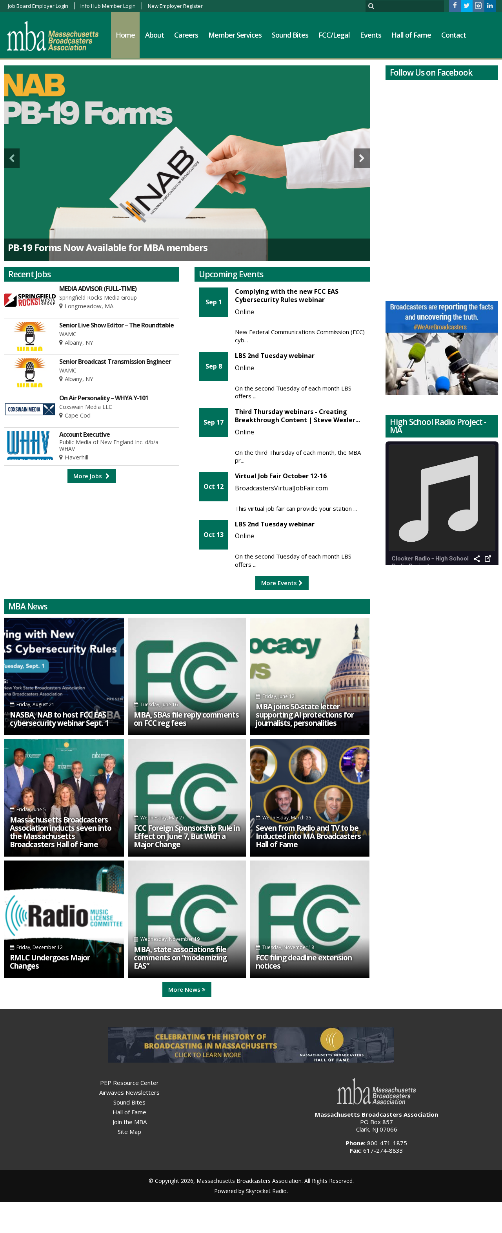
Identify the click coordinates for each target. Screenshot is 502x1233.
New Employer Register (175, 5)
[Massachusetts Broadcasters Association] (58, 36)
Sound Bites (290, 35)
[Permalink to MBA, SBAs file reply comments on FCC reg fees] (187, 676)
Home (125, 35)
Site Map (129, 1131)
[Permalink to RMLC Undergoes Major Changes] (64, 919)
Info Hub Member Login (108, 5)
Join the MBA (130, 1122)
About (154, 35)
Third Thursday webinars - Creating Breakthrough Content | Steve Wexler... (297, 415)
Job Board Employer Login (38, 5)
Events (370, 35)
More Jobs (88, 476)
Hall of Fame (411, 35)
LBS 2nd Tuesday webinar (275, 355)
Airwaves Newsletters (129, 1092)
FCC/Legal (334, 35)
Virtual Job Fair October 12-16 (281, 476)
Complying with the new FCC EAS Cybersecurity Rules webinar (286, 295)
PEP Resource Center (129, 1083)
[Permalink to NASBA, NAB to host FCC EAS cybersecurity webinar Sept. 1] (64, 676)
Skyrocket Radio (266, 1191)
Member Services (235, 35)
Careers (186, 35)
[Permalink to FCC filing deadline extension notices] (310, 919)
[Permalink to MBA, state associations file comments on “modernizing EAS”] (187, 919)
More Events (279, 583)
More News (185, 989)
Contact (453, 35)
